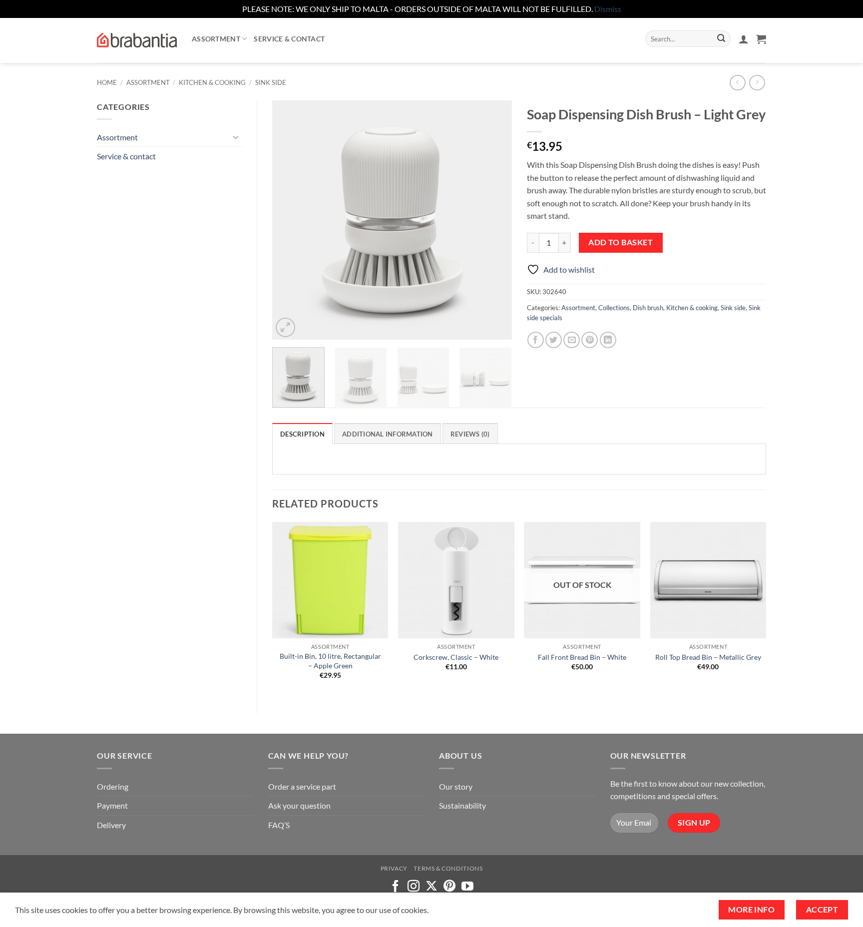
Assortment (216, 38)
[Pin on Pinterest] (589, 340)
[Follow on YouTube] (467, 887)
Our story (455, 786)
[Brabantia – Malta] (137, 40)
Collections (614, 308)
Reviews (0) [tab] (470, 434)
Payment (112, 805)
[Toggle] (236, 137)
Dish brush (648, 308)
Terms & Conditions (448, 868)
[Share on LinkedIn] (608, 340)
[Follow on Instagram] (414, 887)
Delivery (111, 825)
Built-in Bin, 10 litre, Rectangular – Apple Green (330, 661)
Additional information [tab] (387, 434)
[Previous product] (757, 82)
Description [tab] (302, 434)
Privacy (394, 868)
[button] (744, 39)
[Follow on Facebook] (396, 887)
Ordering (112, 786)
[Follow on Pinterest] (449, 887)
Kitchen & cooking (212, 82)
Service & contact (289, 38)
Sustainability (462, 805)
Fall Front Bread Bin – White (582, 657)
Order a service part (302, 786)
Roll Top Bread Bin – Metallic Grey (708, 657)
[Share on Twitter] (553, 340)
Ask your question (299, 805)
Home (107, 82)
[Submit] (721, 38)
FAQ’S (279, 825)
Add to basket (620, 242)
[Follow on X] (431, 887)
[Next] (494, 220)
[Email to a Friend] (571, 340)
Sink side (270, 82)
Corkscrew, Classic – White (456, 657)
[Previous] (290, 220)
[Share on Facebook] (535, 340)
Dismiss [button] (607, 8)
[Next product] (737, 82)
